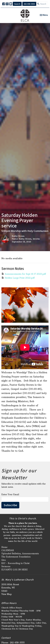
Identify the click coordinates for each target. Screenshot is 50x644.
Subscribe (10, 505)
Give (3, 560)
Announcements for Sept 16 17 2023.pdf (25, 274)
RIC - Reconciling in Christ (15, 563)
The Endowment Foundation (16, 556)
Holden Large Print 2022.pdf (20, 278)
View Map (6, 594)
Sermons (5, 566)
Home (4, 547)
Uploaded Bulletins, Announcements (20, 553)
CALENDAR (7, 550)
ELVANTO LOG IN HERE (14, 569)
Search (17, 3)
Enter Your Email (10, 494)
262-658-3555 (29, 3)
